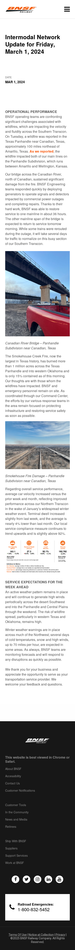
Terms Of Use (18, 934)
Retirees (10, 827)
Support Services (16, 855)
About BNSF (13, 769)
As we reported (42, 151)
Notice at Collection (41, 934)
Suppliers (11, 848)
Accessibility (13, 776)
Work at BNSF (14, 863)
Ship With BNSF (15, 841)
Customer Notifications (20, 790)
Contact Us (12, 783)
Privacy (60, 934)
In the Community (17, 812)
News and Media (16, 819)
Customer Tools (15, 805)
